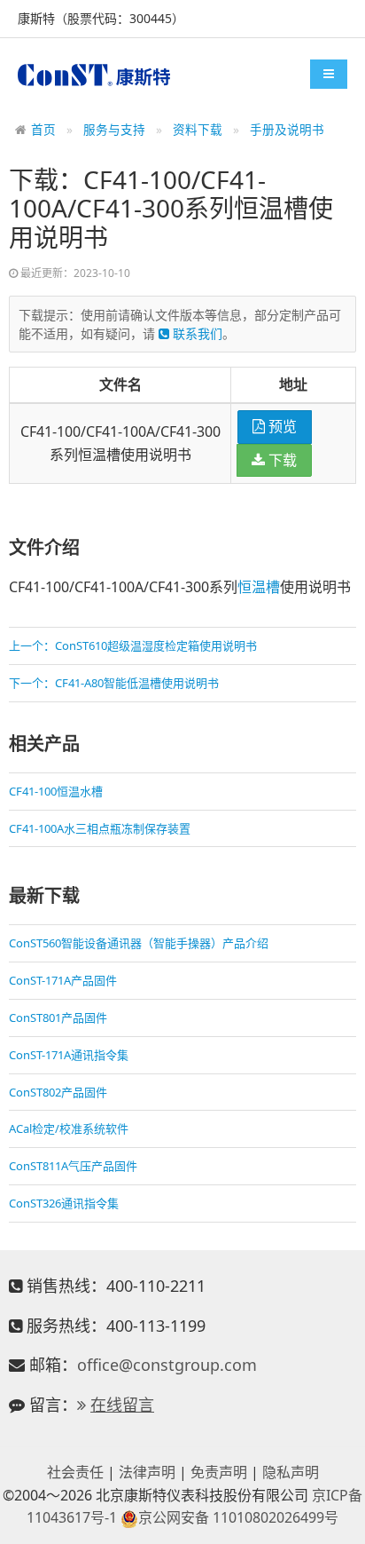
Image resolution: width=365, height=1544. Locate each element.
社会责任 (75, 1472)
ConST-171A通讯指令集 (68, 1055)
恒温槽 (258, 587)
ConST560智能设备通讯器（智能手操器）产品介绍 (138, 943)
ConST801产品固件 (58, 1017)
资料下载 (197, 129)
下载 (281, 460)
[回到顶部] (342, 1521)
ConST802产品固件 (58, 1092)
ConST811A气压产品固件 (73, 1166)
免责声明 (218, 1472)
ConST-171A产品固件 (63, 980)
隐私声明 (290, 1472)
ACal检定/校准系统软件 (68, 1128)
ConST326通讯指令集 (64, 1203)
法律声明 (147, 1472)
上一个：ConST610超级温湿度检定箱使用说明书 (133, 645)
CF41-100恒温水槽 (56, 791)
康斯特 (94, 74)
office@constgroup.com (167, 1364)
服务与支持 (114, 129)
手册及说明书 (287, 129)
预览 (281, 426)
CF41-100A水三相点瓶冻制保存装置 (99, 828)
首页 (43, 129)
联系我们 (195, 333)
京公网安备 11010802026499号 (238, 1517)
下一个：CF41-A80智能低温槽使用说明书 (114, 683)
